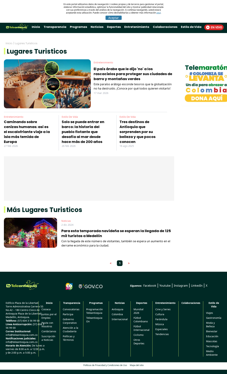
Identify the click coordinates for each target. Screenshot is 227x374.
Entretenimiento (136, 27)
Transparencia (55, 27)
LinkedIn (197, 286)
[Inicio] (23, 285)
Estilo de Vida (191, 27)
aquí (158, 12)
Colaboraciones (165, 27)
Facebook (149, 286)
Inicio (36, 27)
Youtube (165, 286)
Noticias (97, 27)
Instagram (181, 286)
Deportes (114, 27)
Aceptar (113, 18)
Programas (78, 27)
